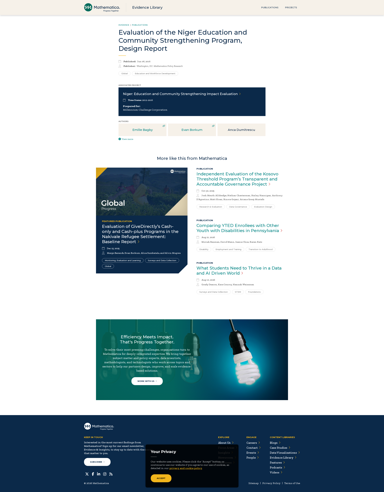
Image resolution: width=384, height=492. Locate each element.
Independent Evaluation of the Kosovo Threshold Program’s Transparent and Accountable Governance (237, 179)
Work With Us (145, 381)
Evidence (123, 25)
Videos (274, 472)
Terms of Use (292, 483)
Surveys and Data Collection (162, 260)
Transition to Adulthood (261, 249)
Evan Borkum (192, 130)
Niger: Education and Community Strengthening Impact (180, 94)
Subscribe (96, 462)
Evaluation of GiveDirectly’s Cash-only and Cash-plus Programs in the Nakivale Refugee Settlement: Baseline (140, 234)
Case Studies (278, 447)
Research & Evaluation (210, 207)
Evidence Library (147, 7)
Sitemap (254, 483)
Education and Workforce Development (155, 73)
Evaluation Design (263, 207)
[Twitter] (87, 473)
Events (251, 452)
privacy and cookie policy (185, 468)
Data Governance (238, 207)
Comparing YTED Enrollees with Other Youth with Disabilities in (237, 228)
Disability (203, 249)
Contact (252, 447)
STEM (238, 292)
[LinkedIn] (98, 473)
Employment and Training (228, 249)
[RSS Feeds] (110, 473)
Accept (161, 478)
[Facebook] (93, 473)
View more (127, 139)
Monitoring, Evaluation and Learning (123, 260)
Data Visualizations (283, 452)
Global (124, 73)
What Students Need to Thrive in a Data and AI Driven (239, 270)
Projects (291, 7)
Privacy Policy (271, 483)
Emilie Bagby (142, 130)
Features (276, 462)
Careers (251, 442)
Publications (269, 7)
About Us (224, 442)
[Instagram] (104, 473)
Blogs (274, 442)
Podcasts (276, 467)
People (251, 457)
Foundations (254, 292)
